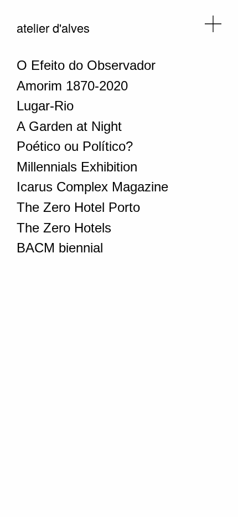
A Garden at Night (69, 126)
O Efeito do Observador (86, 65)
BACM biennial (60, 247)
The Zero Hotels (64, 227)
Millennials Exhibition (77, 166)
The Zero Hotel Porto (78, 207)
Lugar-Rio (45, 105)
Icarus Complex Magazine (92, 186)
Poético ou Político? (75, 146)
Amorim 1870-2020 (72, 85)
